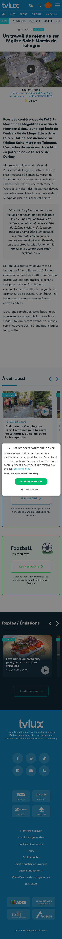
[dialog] (30, 469)
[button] (31, 473)
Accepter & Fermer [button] (31, 481)
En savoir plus (22, 468)
